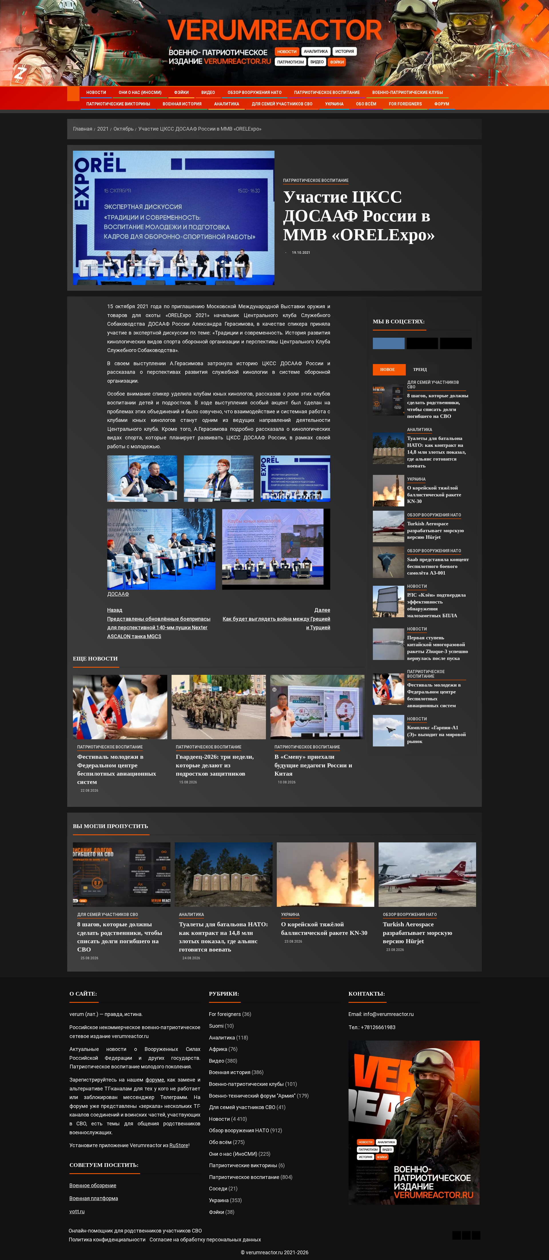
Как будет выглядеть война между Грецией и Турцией (276, 618)
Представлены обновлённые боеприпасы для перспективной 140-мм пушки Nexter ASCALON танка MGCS (158, 623)
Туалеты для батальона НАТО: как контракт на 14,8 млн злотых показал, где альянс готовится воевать (436, 452)
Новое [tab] (387, 369)
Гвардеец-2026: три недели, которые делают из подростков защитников (215, 765)
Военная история (182, 104)
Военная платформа (93, 1198)
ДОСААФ (118, 594)
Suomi (216, 1026)
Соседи (218, 1189)
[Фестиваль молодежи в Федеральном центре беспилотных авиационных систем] (120, 707)
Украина (334, 104)
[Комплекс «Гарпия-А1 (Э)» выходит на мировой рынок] (388, 730)
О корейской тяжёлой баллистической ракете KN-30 (434, 494)
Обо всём (366, 104)
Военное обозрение (92, 1185)
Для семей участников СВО (282, 104)
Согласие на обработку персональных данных (205, 1240)
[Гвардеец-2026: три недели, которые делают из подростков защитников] (219, 707)
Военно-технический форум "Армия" (252, 1096)
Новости (96, 92)
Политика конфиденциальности (107, 1240)
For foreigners (405, 104)
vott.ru (77, 1211)
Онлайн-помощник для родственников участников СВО (135, 1231)
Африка (218, 1049)
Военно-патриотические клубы (407, 92)
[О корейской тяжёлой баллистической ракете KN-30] (388, 490)
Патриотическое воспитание (327, 92)
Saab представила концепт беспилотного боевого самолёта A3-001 (438, 566)
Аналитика (226, 104)
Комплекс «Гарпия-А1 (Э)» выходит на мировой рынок (436, 734)
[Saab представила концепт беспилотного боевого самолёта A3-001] (388, 562)
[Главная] (73, 94)
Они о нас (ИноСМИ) (140, 92)
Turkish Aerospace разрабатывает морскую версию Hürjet (435, 530)
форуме (155, 1080)
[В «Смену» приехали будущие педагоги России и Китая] (317, 707)
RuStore (179, 1145)
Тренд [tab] (420, 369)
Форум (441, 104)
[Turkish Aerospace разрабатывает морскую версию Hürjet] (388, 526)
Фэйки (181, 92)
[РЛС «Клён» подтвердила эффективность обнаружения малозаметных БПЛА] (388, 601)
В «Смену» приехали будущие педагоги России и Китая (313, 765)
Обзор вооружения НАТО (255, 92)
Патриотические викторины (118, 104)
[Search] (476, 98)
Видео (208, 92)
